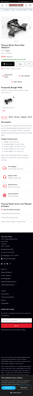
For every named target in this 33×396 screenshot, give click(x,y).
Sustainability (5, 303)
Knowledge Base (6, 278)
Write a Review (17, 82)
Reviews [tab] (17, 117)
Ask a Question (25, 76)
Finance (3, 300)
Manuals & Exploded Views (8, 281)
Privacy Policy (5, 294)
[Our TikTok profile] (10, 263)
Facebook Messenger (9, 259)
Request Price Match (8, 76)
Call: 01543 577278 (8, 252)
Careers (3, 291)
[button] (2, 5)
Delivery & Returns (6, 272)
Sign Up (16, 325)
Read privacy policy (25, 384)
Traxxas (7, 50)
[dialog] (16, 385)
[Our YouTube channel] (7, 263)
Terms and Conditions (7, 297)
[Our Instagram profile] (4, 263)
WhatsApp (6, 1)
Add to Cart (9, 64)
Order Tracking (5, 275)
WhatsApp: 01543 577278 (10, 255)
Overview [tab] (4, 117)
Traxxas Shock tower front (8, 107)
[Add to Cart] (13, 97)
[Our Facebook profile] (1, 263)
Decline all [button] (24, 388)
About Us (4, 269)
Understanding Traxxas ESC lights (10, 213)
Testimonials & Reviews (8, 285)
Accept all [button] (8, 388)
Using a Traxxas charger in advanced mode (13, 221)
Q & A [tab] (30, 117)
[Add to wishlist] (29, 64)
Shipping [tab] (23, 117)
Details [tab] (11, 117)
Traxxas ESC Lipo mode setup (9, 217)
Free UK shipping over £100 (25, 1)
